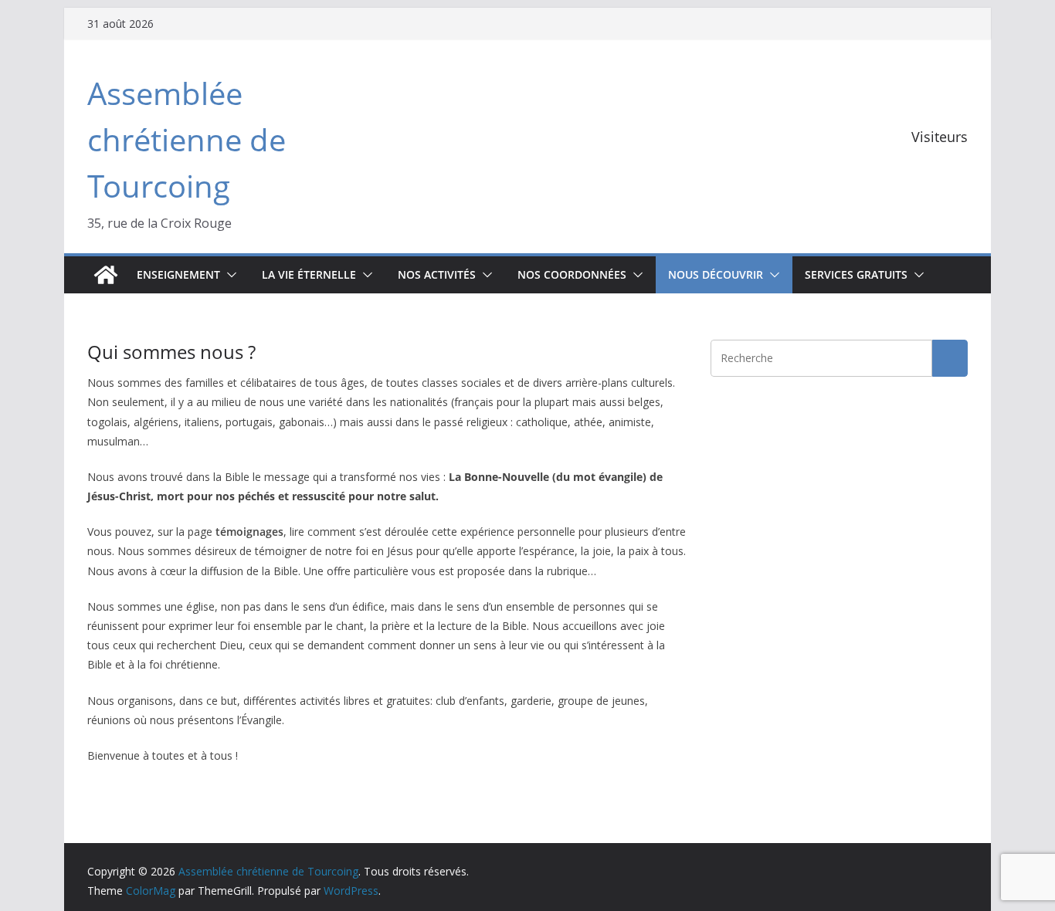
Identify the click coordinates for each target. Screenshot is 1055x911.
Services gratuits (856, 274)
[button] (228, 275)
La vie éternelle (309, 274)
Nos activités (437, 274)
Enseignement (178, 274)
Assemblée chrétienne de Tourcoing (186, 139)
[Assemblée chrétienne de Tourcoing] (105, 274)
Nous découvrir (715, 274)
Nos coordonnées (571, 274)
